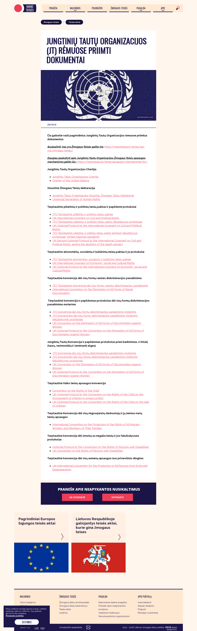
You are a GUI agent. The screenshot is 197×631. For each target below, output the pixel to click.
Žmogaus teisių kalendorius (73, 606)
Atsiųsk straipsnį (146, 606)
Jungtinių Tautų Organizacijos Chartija (75, 176)
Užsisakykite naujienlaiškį (70, 627)
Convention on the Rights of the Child (75, 390)
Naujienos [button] (75, 8)
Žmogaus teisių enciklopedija (74, 602)
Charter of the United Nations (70, 180)
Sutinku (27, 622)
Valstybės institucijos (108, 613)
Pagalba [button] (141, 8)
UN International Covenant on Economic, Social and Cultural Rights (93, 263)
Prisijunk (142, 609)
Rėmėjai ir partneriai (148, 613)
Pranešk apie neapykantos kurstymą (112, 608)
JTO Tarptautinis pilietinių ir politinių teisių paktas (82, 214)
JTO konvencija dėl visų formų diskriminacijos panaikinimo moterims (94, 311)
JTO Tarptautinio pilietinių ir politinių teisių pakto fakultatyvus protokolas (97, 221)
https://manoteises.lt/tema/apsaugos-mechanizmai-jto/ (112, 161)
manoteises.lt (144, 602)
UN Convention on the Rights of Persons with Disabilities (87, 450)
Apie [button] (163, 8)
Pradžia (53, 8)
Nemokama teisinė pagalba (112, 602)
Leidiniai (63, 613)
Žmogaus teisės (119, 8)
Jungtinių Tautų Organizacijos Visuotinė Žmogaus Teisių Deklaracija (93, 195)
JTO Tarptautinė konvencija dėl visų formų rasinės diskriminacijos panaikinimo (100, 285)
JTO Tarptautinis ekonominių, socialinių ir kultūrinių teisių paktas (91, 259)
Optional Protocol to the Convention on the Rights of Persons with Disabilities (100, 447)
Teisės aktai (74, 22)
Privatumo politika (15, 616)
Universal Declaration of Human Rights (76, 199)
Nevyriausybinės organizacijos (113, 616)
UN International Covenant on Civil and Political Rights (85, 218)
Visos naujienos (28, 602)
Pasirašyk (97, 8)
